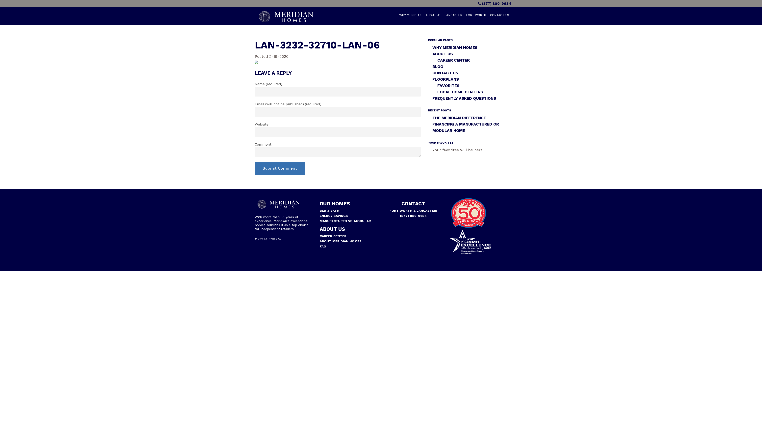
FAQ (323, 246)
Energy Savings (334, 216)
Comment (263, 144)
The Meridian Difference (459, 117)
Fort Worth (476, 15)
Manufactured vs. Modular (345, 221)
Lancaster (453, 15)
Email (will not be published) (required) (288, 104)
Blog (437, 66)
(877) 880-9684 (496, 3)
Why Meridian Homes (454, 47)
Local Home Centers (460, 92)
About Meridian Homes (341, 241)
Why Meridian (410, 15)
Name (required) (268, 84)
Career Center (453, 60)
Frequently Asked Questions (464, 98)
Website (261, 124)
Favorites (448, 85)
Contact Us (499, 15)
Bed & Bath (329, 211)
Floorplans (445, 79)
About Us (433, 15)
